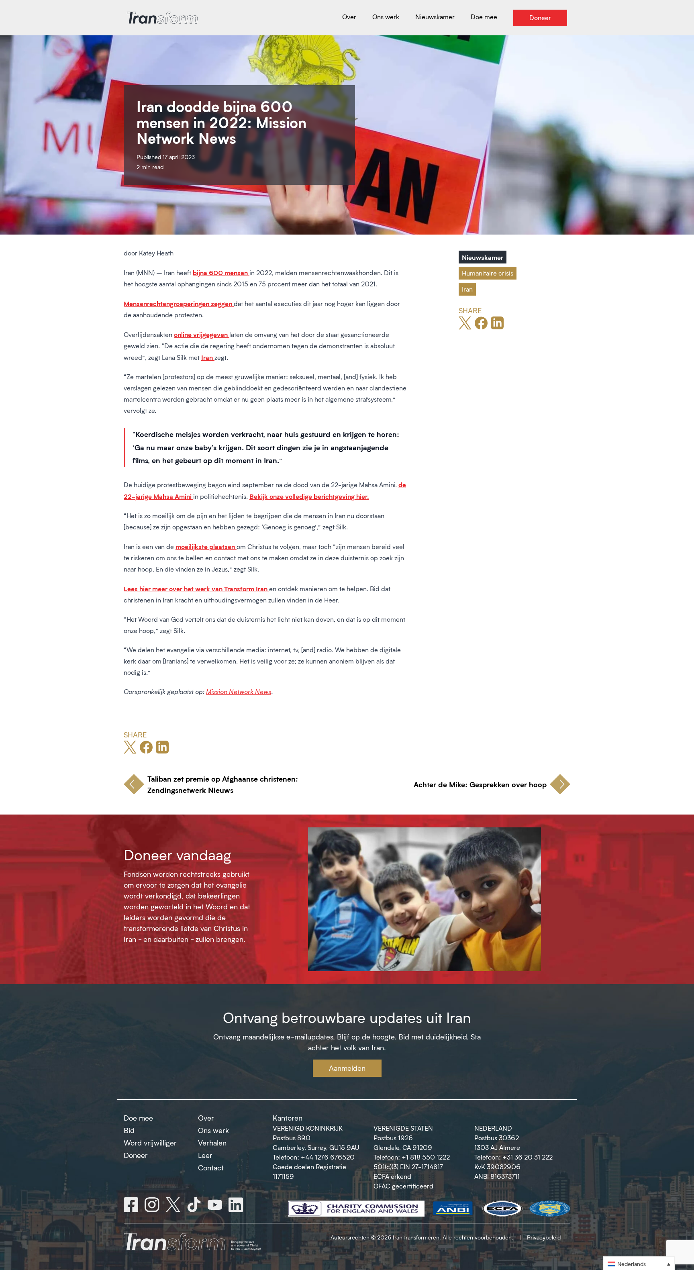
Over (206, 1118)
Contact (211, 1167)
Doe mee (138, 1118)
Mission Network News (238, 691)
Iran (467, 289)
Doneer (136, 1155)
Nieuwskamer (482, 257)
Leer (205, 1155)
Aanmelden (347, 1068)
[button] (639, 1263)
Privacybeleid (544, 1237)
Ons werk (213, 1130)
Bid (129, 1130)
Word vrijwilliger (150, 1142)
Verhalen (212, 1142)
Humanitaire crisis (487, 273)
